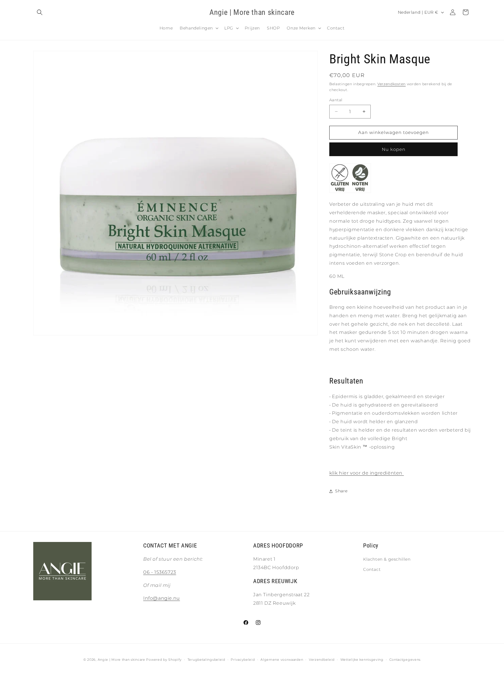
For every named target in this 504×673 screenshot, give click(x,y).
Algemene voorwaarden (281, 660)
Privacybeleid (243, 660)
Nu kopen (393, 149)
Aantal (335, 99)
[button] (39, 12)
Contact (372, 569)
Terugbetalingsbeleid (206, 660)
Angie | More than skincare (121, 660)
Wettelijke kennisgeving (362, 660)
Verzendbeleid (322, 660)
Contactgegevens (405, 660)
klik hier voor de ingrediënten (366, 473)
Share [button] (341, 491)
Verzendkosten (391, 84)
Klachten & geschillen (387, 559)
